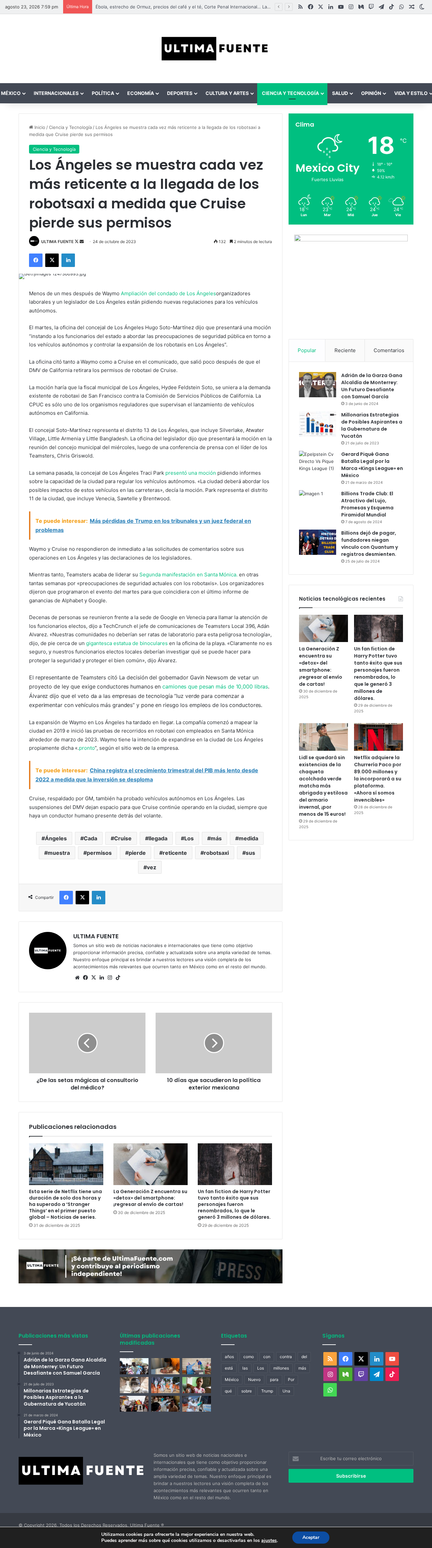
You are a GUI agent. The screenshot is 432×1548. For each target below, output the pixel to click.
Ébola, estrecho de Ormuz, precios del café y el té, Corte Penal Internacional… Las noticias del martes (196, 6)
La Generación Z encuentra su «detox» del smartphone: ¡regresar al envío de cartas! (150, 1198)
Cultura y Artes (227, 93)
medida (248, 838)
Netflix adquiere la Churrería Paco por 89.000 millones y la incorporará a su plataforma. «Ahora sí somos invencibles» (377, 778)
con (266, 1356)
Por (291, 1379)
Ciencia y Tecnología (290, 93)
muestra (59, 852)
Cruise (123, 838)
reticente (175, 852)
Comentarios (389, 350)
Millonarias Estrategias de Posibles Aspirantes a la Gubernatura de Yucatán (371, 425)
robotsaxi (216, 852)
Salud (340, 93)
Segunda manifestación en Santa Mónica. (188, 574)
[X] (52, 260)
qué (228, 1390)
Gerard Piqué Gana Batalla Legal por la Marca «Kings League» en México (372, 465)
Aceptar (310, 1537)
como (248, 1356)
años (229, 1356)
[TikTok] (118, 978)
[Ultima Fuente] (216, 49)
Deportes (179, 93)
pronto (87, 748)
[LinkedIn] (68, 260)
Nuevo (254, 1379)
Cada (90, 838)
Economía (140, 93)
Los (189, 838)
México (232, 1379)
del (304, 1356)
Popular (307, 350)
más (216, 838)
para (274, 1379)
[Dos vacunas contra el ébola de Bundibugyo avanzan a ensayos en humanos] (134, 1385)
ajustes (269, 1541)
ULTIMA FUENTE (57, 241)
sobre (246, 1390)
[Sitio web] (77, 978)
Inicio (39, 127)
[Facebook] (36, 260)
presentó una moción (190, 473)
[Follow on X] (77, 241)
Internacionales (56, 93)
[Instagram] (110, 978)
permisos (99, 852)
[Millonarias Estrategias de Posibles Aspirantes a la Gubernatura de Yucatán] (317, 424)
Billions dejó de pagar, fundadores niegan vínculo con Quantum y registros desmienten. (369, 544)
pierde (137, 852)
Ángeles (56, 838)
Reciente (345, 350)
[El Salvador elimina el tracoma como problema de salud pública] (165, 1404)
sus (250, 852)
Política (103, 93)
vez (151, 867)
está (229, 1368)
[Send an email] (82, 241)
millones (281, 1368)
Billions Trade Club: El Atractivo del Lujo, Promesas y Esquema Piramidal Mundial (367, 504)
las (245, 1368)
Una (286, 1390)
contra (286, 1356)
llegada (157, 838)
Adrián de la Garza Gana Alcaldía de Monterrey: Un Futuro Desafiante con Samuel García (371, 386)
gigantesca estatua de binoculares (127, 643)
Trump (267, 1390)
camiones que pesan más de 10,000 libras (215, 686)
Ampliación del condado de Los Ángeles (168, 293)
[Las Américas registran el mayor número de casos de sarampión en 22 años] (196, 1385)
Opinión (371, 93)
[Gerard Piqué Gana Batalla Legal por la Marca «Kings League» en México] (317, 463)
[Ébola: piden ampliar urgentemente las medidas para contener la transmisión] (165, 1385)
